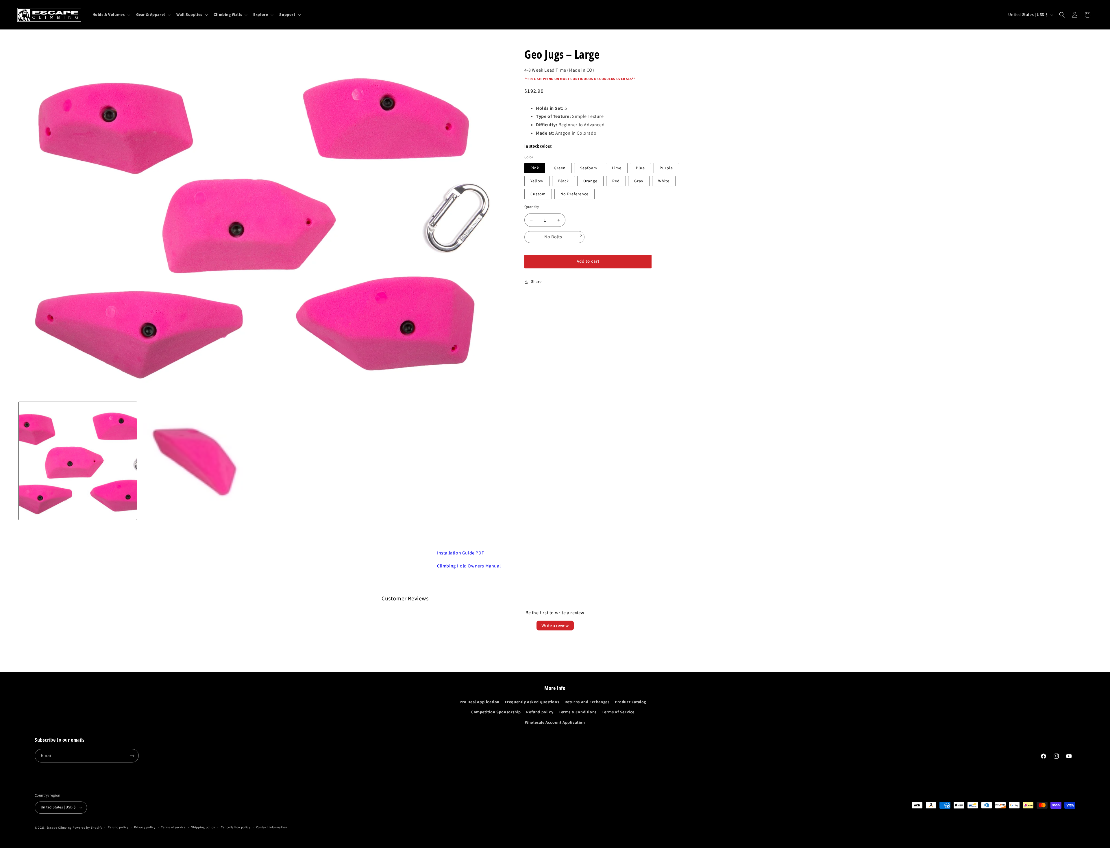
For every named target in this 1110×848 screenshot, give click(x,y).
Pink (534, 168)
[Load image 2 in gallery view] (199, 461)
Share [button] (536, 282)
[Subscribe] (132, 755)
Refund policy (539, 712)
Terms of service (173, 827)
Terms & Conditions (578, 712)
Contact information (271, 827)
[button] (111, 15)
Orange (590, 181)
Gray (638, 181)
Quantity (531, 206)
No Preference (574, 194)
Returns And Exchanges (587, 702)
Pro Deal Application (480, 702)
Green (560, 168)
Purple (666, 168)
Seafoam (588, 168)
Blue (640, 168)
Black (563, 181)
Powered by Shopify (87, 827)
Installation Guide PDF (460, 553)
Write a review (555, 625)
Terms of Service (618, 712)
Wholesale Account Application (555, 722)
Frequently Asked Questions (532, 702)
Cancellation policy (235, 827)
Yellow (536, 181)
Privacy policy (145, 827)
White (663, 181)
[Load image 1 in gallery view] (78, 461)
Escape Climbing (59, 827)
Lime (616, 168)
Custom (538, 194)
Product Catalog (630, 702)
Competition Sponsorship (496, 712)
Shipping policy (203, 827)
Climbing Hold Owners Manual (469, 566)
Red (616, 181)
